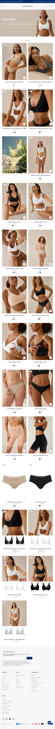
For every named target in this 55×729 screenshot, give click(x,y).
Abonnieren (40, 368)
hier (43, 377)
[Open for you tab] (49, 722)
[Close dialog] (52, 350)
